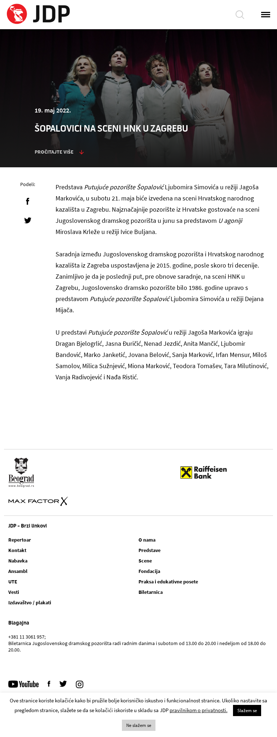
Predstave (149, 550)
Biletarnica (150, 592)
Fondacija (149, 571)
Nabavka (17, 560)
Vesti (13, 592)
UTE (12, 581)
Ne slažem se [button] (138, 725)
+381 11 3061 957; (26, 637)
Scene (145, 560)
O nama (146, 540)
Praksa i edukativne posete (168, 581)
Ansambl (17, 571)
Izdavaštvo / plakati (29, 602)
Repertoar (19, 540)
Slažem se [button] (247, 710)
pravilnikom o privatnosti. (199, 710)
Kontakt (17, 550)
